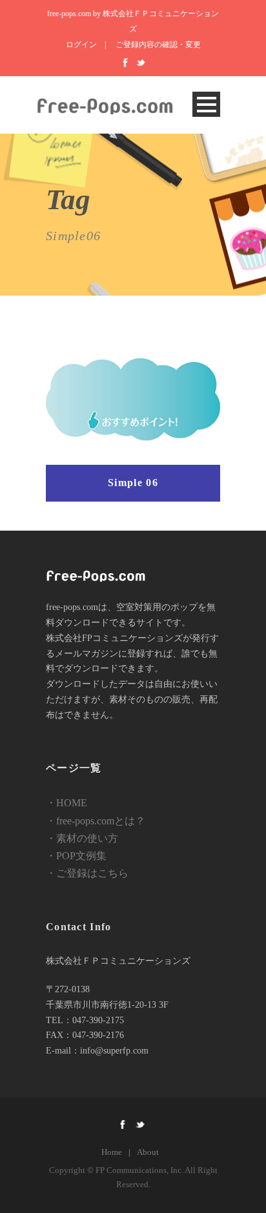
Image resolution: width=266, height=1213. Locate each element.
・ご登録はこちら (87, 873)
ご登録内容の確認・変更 (158, 44)
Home (111, 1152)
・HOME (66, 802)
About (148, 1152)
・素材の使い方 (82, 838)
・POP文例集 (76, 855)
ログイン (81, 44)
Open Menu (206, 104)
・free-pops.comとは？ (95, 820)
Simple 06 (133, 482)
